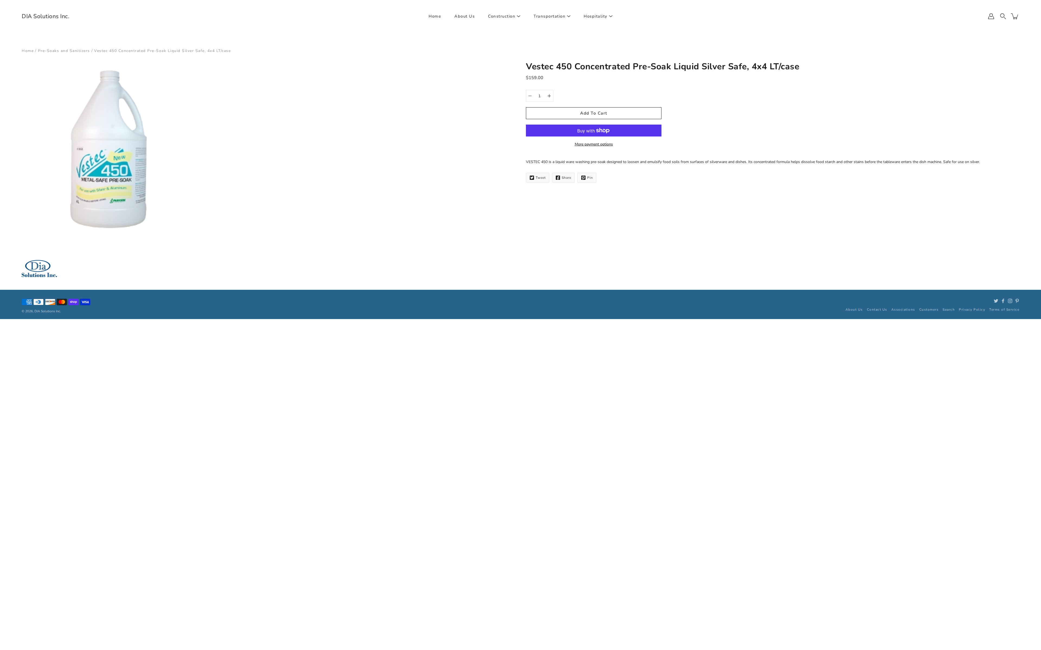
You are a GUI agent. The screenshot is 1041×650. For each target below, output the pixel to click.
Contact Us (877, 309)
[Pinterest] (1017, 301)
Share (566, 178)
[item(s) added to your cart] (1015, 16)
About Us (464, 16)
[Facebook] (1003, 301)
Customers (929, 309)
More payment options (594, 144)
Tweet (541, 178)
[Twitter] (996, 301)
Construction (501, 16)
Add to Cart (593, 113)
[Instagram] (1010, 301)
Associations (903, 309)
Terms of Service (1004, 309)
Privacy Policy (972, 309)
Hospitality (596, 16)
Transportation (550, 16)
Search (949, 309)
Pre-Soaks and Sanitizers (64, 50)
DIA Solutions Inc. (45, 16)
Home (435, 16)
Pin (590, 178)
